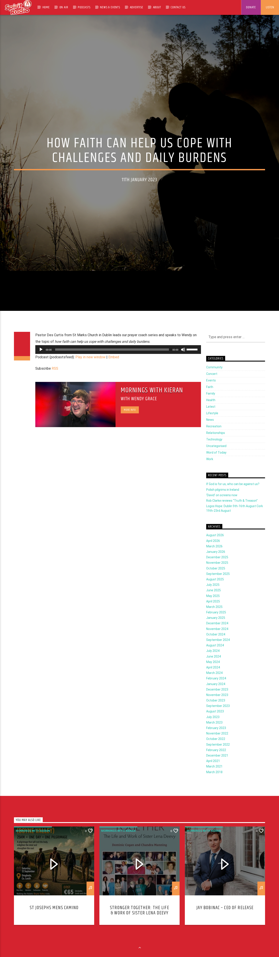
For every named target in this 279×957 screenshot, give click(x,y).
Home (46, 7)
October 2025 (215, 579)
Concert (211, 384)
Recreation (213, 437)
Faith (209, 397)
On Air (64, 7)
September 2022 (218, 755)
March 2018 (214, 782)
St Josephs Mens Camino (54, 918)
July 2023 (212, 727)
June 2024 (213, 667)
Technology (214, 450)
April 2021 (213, 771)
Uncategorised (216, 456)
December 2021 (217, 766)
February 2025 (216, 623)
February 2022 (216, 760)
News (210, 430)
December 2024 (217, 634)
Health (210, 410)
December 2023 (217, 700)
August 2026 (215, 546)
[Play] (41, 360)
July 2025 (212, 595)
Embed (113, 367)
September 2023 (218, 716)
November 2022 (217, 744)
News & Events (110, 7)
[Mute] (183, 360)
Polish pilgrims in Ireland (222, 500)
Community (214, 378)
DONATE (251, 7)
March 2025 (214, 617)
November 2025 (217, 573)
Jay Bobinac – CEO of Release (225, 918)
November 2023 (217, 705)
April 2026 (213, 551)
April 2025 (213, 612)
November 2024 (217, 639)
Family (210, 404)
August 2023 (215, 722)
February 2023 (216, 738)
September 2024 (218, 650)
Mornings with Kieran (152, 401)
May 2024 (213, 672)
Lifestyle (212, 424)
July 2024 (212, 661)
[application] (118, 360)
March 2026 (214, 557)
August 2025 (215, 590)
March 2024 (214, 683)
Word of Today (216, 463)
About (157, 7)
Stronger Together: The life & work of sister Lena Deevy (139, 921)
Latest (210, 417)
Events (211, 391)
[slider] (193, 360)
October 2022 (215, 749)
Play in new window (90, 367)
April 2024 (213, 678)
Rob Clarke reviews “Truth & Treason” (232, 511)
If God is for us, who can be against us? (232, 494)
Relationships (215, 443)
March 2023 (214, 733)
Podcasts (84, 7)
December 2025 (217, 568)
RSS (55, 379)
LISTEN (270, 7)
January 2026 (215, 562)
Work (209, 470)
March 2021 (214, 777)
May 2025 (213, 606)
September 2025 (218, 584)
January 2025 (215, 628)
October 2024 (215, 645)
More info (130, 420)
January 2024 (215, 694)
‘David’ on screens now (221, 506)
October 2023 (215, 711)
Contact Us (178, 7)
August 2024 (215, 656)
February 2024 (216, 689)
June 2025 (213, 601)
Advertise (136, 7)
